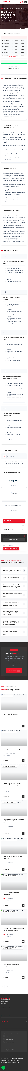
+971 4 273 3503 (9, 1039)
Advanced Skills (15, 1062)
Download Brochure (14, 539)
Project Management (6, 1062)
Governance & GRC (5, 1060)
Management (14, 1058)
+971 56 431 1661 (10, 1042)
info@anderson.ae (10, 1036)
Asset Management (15, 1060)
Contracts (20, 1058)
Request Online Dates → (14, 68)
